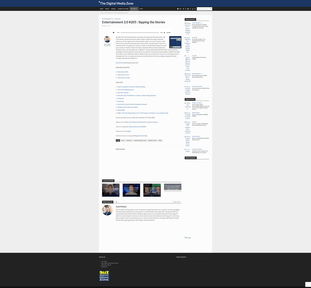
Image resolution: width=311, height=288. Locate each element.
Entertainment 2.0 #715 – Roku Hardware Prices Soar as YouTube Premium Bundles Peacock (152, 190)
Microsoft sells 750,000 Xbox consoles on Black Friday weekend (136, 95)
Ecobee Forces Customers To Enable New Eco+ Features (200, 151)
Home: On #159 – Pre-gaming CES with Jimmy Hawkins (199, 41)
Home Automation (197, 86)
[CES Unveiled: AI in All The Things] (188, 63)
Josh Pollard (107, 44)
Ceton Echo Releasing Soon (125, 90)
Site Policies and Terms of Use (109, 263)
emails (133, 117)
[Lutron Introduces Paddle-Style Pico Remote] (188, 90)
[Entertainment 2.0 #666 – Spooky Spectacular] (188, 78)
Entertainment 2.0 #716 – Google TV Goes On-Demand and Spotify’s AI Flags (200, 26)
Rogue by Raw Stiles (141, 136)
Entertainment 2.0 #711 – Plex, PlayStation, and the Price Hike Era (111, 190)
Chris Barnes (154, 122)
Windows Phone (152, 140)
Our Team (104, 261)
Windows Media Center (140, 140)
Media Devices (196, 112)
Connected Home (123, 9)
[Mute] (164, 32)
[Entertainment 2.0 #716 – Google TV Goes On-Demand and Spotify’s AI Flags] (188, 28)
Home (101, 9)
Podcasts (134, 9)
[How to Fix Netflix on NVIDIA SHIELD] (188, 115)
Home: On (194, 37)
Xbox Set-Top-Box (123, 93)
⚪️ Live (179, 9)
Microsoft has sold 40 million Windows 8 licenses (132, 104)
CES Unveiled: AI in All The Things (199, 58)
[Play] (113, 32)
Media (107, 9)
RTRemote (120, 98)
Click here (119, 63)
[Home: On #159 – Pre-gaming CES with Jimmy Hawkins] (188, 45)
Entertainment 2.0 (108, 19)
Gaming (113, 9)
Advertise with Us (106, 265)
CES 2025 (194, 55)
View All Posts (176, 201)
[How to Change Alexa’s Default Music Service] (188, 141)
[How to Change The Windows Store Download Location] (188, 127)
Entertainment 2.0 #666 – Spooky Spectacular (199, 76)
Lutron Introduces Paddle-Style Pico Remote (200, 89)
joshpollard (108, 45)
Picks (141, 9)
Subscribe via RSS (122, 72)
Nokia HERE (121, 110)
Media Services (196, 136)
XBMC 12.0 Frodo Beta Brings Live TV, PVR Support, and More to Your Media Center (142, 113)
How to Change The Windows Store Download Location (200, 124)
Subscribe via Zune (123, 75)
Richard (139, 122)
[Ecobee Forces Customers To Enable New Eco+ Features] (188, 150)
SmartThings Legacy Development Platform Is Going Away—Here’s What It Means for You (200, 107)
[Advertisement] (148, 162)
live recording (160, 56)
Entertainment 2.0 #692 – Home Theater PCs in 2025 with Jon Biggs (173, 187)
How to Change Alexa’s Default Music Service (200, 138)
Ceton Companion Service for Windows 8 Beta (131, 87)
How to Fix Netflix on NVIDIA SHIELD (200, 115)
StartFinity (120, 101)
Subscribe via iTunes (123, 78)
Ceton (122, 140)
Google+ (128, 131)
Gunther (144, 122)
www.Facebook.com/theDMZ (137, 127)
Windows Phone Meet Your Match (127, 107)
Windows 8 (129, 140)
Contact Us (104, 266)
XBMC (160, 140)
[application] (141, 32)
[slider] (169, 32)
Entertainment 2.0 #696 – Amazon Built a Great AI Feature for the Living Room (131, 190)
